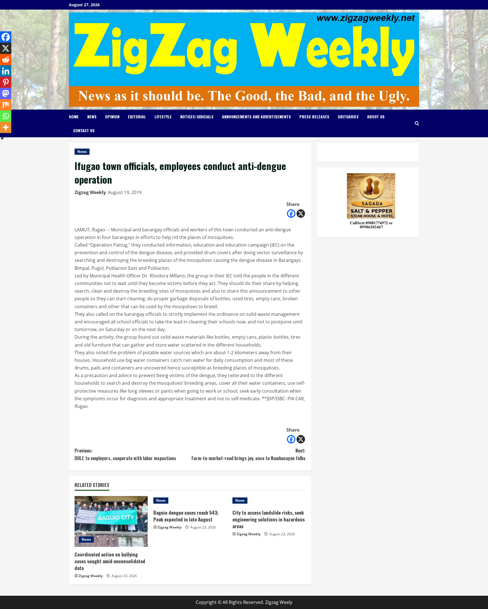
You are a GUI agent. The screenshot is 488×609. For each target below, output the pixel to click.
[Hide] (2, 138)
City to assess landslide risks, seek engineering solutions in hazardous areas (268, 519)
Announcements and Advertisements (256, 116)
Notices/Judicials (196, 116)
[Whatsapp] (5, 116)
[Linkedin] (5, 71)
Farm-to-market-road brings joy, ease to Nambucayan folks (248, 454)
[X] (301, 213)
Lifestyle (163, 116)
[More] (5, 127)
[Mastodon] (5, 93)
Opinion (112, 116)
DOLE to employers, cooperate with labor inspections (125, 454)
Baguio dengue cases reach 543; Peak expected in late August (186, 516)
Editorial (137, 116)
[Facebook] (291, 213)
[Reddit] (5, 59)
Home (74, 116)
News (92, 116)
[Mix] (5, 104)
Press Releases (314, 116)
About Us (376, 116)
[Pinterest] (5, 82)
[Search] (417, 123)
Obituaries (348, 116)
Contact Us (84, 130)
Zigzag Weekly (90, 192)
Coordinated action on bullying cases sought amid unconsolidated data (110, 561)
